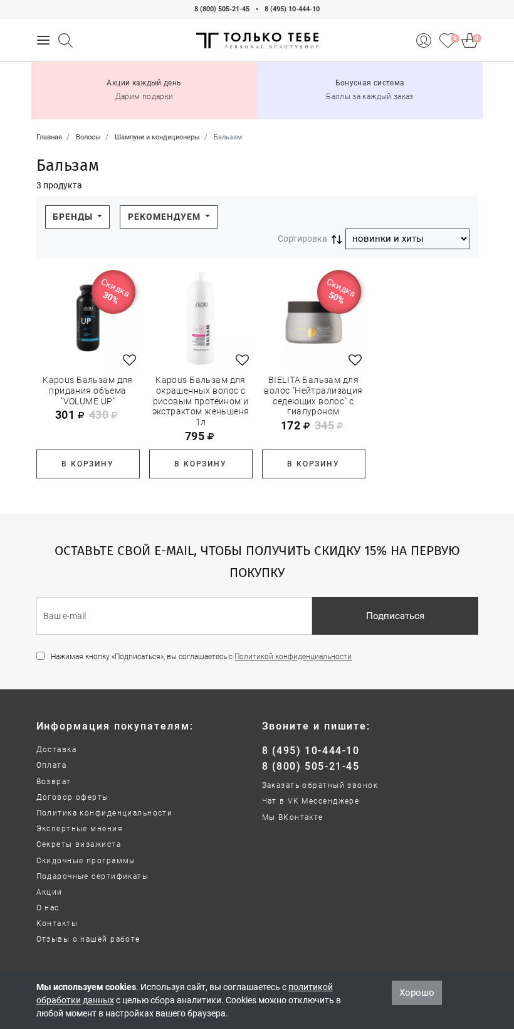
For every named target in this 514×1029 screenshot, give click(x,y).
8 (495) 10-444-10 (292, 9)
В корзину (87, 464)
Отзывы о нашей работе (88, 939)
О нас (48, 907)
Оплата (51, 765)
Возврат (53, 781)
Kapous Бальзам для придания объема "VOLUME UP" (88, 390)
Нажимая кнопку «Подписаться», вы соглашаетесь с (201, 656)
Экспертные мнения (79, 828)
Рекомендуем (165, 217)
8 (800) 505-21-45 (221, 9)
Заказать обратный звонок (320, 785)
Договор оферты (72, 797)
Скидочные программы (86, 860)
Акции (49, 892)
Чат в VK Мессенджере (311, 801)
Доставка (56, 749)
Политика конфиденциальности (104, 813)
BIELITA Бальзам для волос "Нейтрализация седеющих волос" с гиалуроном (313, 395)
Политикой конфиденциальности (293, 656)
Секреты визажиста (78, 844)
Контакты (57, 923)
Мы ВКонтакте (292, 817)
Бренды (74, 217)
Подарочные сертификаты (92, 876)
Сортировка (302, 239)
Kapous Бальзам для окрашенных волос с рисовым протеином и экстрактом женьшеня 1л (200, 401)
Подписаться (395, 616)
